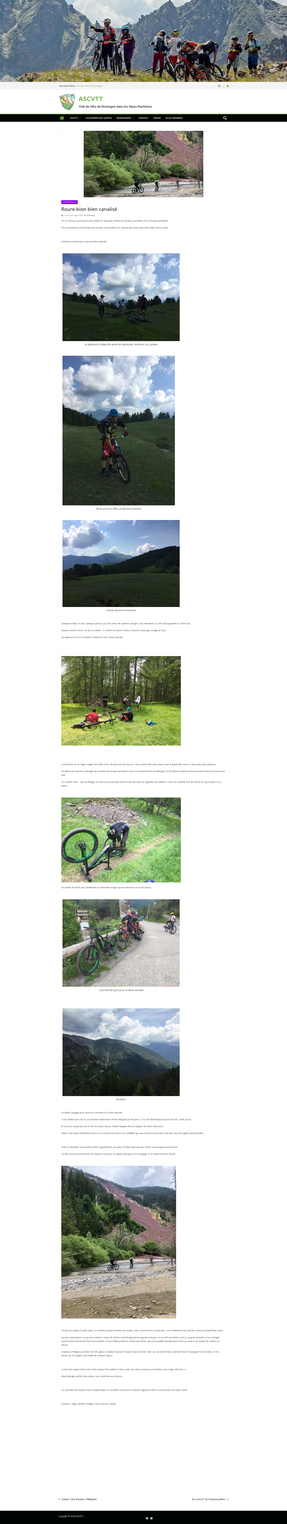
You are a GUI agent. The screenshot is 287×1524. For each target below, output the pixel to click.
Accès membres (174, 118)
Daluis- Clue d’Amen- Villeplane (79, 1499)
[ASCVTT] (143, 2)
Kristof (80, 215)
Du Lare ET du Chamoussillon (208, 1499)
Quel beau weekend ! (87, 86)
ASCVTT (91, 98)
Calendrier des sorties (99, 118)
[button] (79, 118)
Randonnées (124, 118)
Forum (157, 118)
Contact (143, 118)
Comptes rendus (69, 202)
